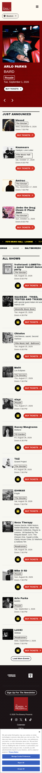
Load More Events (21, 658)
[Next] (12, 100)
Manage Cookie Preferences (21, 756)
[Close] (39, 731)
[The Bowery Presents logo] (6, 6)
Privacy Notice (13, 752)
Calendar (21, 725)
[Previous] (4, 100)
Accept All (21, 769)
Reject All (21, 763)
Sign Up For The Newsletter (21, 692)
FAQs (21, 728)
